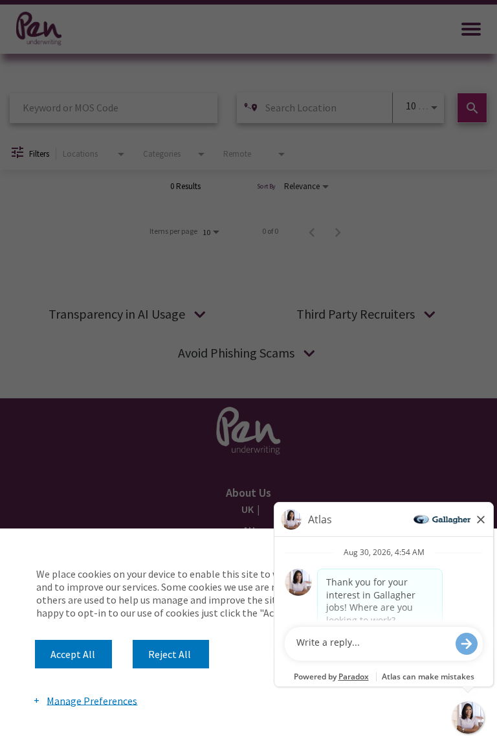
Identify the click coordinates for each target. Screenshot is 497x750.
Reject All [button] (169, 654)
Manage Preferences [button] (92, 700)
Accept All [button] (72, 654)
